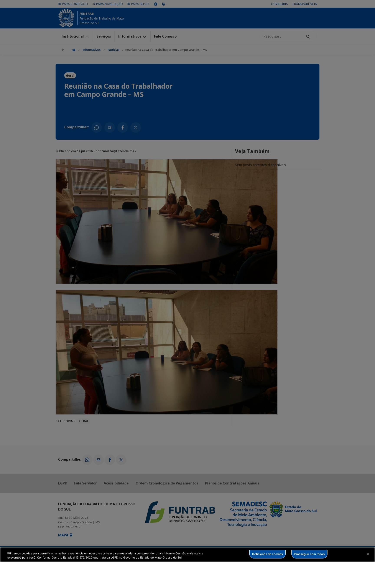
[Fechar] (368, 554)
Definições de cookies (267, 554)
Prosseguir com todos (309, 554)
